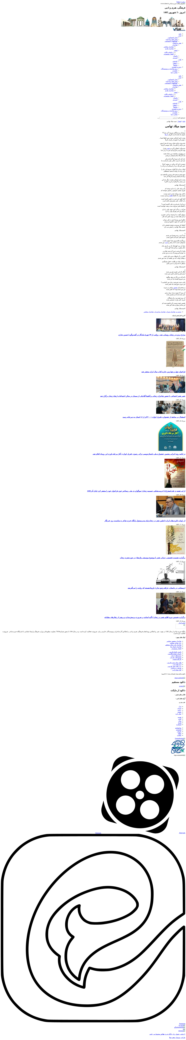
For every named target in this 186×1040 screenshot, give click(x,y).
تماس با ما (174, 72)
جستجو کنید (181, 118)
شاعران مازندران (159, 312)
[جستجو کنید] (158, 118)
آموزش (175, 58)
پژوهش (175, 63)
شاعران (174, 45)
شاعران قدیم (169, 48)
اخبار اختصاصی (172, 37)
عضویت (174, 70)
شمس (175, 287)
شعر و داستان (176, 43)
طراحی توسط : (177, 1037)
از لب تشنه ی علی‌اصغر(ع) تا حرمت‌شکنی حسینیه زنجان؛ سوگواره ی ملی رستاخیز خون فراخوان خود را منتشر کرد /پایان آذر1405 (136, 491)
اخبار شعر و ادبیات (171, 39)
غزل (166, 242)
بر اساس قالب (169, 52)
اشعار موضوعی (169, 54)
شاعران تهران (170, 312)
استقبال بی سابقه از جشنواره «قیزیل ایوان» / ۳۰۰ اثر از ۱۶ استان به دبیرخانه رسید (154, 417)
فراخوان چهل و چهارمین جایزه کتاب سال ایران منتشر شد (163, 372)
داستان (175, 56)
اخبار (179, 36)
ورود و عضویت (176, 67)
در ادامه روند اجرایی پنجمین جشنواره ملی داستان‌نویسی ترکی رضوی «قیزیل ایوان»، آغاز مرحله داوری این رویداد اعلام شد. (139, 454)
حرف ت (178, 312)
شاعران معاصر (169, 47)
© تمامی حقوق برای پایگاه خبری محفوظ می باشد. (167, 1034)
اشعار (175, 50)
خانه (180, 34)
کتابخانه (175, 61)
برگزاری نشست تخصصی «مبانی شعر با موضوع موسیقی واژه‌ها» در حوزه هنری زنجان (152, 558)
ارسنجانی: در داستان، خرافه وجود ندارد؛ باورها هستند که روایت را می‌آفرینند (156, 588)
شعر (168, 148)
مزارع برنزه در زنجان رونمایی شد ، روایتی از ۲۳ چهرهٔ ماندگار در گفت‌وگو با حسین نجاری (151, 335)
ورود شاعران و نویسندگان (169, 69)
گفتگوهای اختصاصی (171, 41)
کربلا (166, 134)
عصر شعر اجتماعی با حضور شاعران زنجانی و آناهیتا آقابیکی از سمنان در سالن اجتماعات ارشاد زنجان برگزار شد (142, 396)
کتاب (179, 59)
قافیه (171, 195)
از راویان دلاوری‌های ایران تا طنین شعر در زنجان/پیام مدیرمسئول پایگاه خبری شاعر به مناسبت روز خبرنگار (145, 521)
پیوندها (175, 65)
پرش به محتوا (181, 2)
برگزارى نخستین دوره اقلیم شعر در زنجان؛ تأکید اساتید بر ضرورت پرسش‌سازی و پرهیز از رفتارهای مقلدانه (144, 617)
